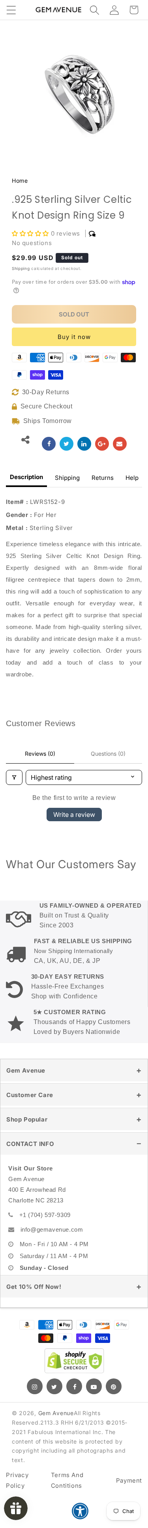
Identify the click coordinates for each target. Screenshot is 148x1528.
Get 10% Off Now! (34, 1286)
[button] (11, 10)
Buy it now (74, 337)
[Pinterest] (114, 1386)
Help (132, 477)
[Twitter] (54, 1386)
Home (20, 180)
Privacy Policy (17, 1480)
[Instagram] (35, 1386)
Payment (129, 1480)
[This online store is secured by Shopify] (74, 1360)
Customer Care (29, 1095)
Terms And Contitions (67, 1480)
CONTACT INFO (30, 1144)
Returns (103, 477)
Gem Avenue (25, 1070)
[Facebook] (74, 1386)
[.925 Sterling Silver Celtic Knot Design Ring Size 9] (49, 444)
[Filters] (14, 777)
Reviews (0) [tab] (40, 753)
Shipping (21, 268)
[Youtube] (94, 1386)
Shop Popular (26, 1119)
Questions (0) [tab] (108, 753)
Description (26, 477)
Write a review (74, 814)
